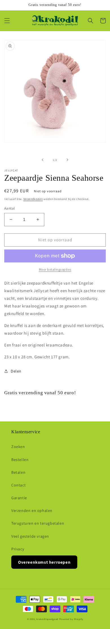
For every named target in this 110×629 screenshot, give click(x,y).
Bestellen (19, 459)
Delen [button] (16, 371)
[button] (7, 20)
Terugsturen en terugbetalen (37, 523)
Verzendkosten (33, 199)
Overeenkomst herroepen (44, 562)
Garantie (19, 497)
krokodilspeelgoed (47, 619)
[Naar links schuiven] (42, 160)
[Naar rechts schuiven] (67, 160)
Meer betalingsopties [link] (55, 269)
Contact (18, 485)
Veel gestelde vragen (30, 536)
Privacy (17, 549)
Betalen (18, 472)
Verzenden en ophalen (31, 510)
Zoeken (18, 446)
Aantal (9, 208)
